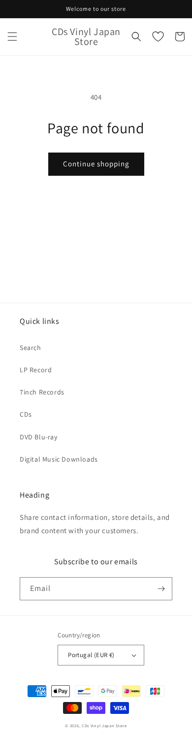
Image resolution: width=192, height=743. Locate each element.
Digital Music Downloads (59, 459)
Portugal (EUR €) (91, 655)
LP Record (36, 369)
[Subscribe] (161, 588)
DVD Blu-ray (39, 436)
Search (30, 347)
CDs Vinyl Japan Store (104, 725)
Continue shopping (96, 163)
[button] (12, 36)
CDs (26, 414)
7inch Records (42, 392)
